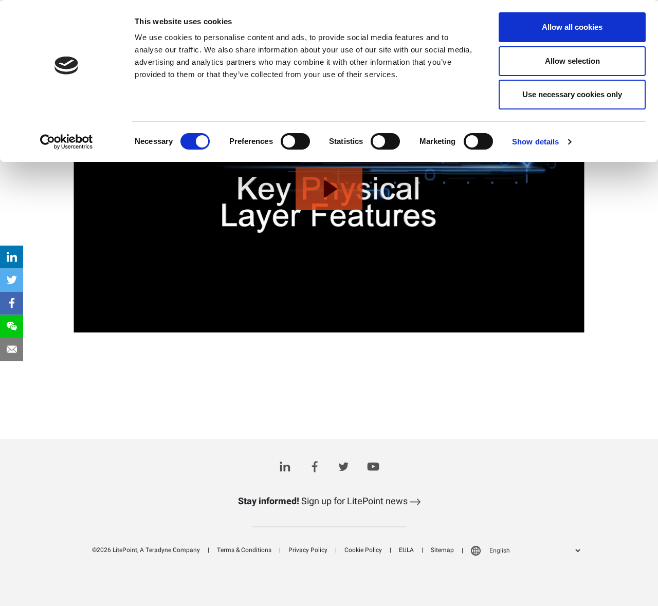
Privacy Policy (307, 550)
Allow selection (572, 61)
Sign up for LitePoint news (324, 501)
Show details (535, 141)
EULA (406, 550)
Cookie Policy (363, 550)
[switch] (295, 141)
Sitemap (442, 550)
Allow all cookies (572, 27)
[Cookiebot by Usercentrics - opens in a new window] (67, 142)
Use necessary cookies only (572, 94)
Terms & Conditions (244, 550)
